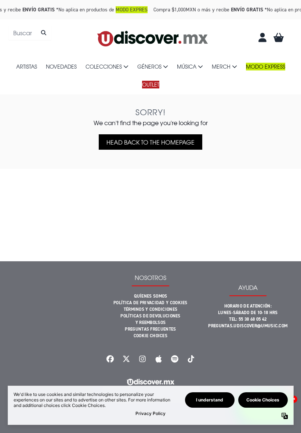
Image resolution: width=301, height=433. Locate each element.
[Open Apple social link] (158, 359)
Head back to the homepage (150, 142)
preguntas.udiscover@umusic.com (247, 326)
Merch (221, 66)
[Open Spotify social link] (175, 359)
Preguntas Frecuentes (150, 329)
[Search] (43, 32)
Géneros (149, 66)
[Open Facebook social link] (110, 359)
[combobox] (30, 32)
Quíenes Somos (150, 296)
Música (186, 66)
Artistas (26, 66)
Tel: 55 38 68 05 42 (247, 319)
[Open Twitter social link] (126, 359)
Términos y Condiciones (151, 309)
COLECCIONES (104, 66)
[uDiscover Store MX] (153, 37)
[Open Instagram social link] (142, 359)
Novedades (61, 66)
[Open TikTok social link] (191, 359)
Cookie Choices (150, 336)
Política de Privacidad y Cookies (150, 303)
